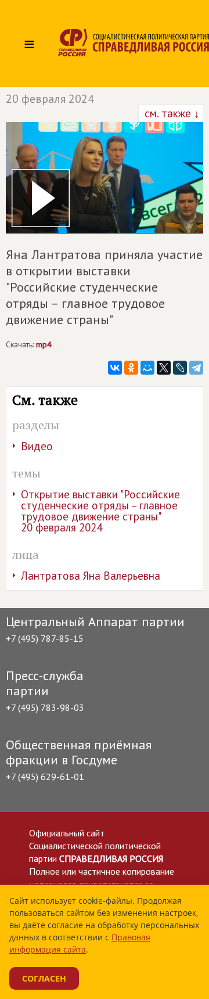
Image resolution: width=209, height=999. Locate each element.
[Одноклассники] (131, 368)
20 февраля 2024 (50, 98)
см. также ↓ (171, 113)
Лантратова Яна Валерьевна (90, 576)
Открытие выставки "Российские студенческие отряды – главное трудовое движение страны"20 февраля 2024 (100, 510)
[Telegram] (196, 368)
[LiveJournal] (180, 368)
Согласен (44, 978)
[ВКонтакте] (115, 368)
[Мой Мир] (147, 368)
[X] (164, 368)
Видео (37, 446)
